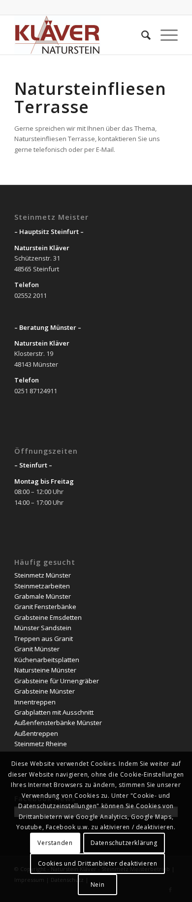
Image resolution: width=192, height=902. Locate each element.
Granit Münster (37, 648)
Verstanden (54, 843)
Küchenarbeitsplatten (46, 659)
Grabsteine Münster (44, 691)
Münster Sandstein (42, 627)
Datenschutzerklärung (124, 843)
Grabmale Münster (42, 596)
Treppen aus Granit (43, 638)
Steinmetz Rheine (40, 743)
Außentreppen (36, 733)
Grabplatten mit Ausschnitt (54, 712)
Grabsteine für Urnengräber (56, 680)
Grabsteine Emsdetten (48, 617)
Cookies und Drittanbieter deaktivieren (98, 863)
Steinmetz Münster (42, 575)
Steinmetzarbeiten (42, 586)
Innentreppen (35, 702)
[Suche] (141, 35)
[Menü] (164, 35)
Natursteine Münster (45, 670)
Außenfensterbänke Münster (58, 722)
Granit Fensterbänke (45, 606)
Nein (97, 884)
